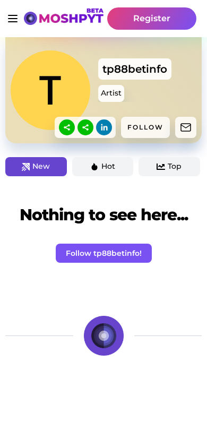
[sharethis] (67, 127)
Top (175, 166)
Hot (108, 166)
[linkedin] (104, 127)
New (41, 166)
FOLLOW (145, 127)
